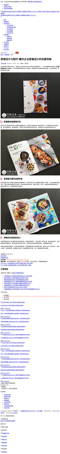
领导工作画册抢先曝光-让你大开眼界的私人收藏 (16, 265)
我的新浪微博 (11, 421)
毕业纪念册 (10, 25)
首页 (5, 20)
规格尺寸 (6, 398)
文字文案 (6, 42)
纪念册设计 (7, 23)
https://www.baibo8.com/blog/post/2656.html (18, 259)
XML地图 (39, 411)
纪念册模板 (10, 31)
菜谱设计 (14, 273)
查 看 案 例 (4, 256)
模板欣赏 (9, 40)
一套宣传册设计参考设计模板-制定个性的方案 (17, 263)
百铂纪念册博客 (8, 8)
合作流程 (6, 407)
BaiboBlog (15, 412)
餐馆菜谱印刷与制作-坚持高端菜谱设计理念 (16, 279)
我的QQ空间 (4, 421)
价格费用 (6, 44)
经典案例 (6, 21)
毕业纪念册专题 (8, 406)
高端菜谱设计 (20, 273)
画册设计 (9, 36)
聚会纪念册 (7, 396)
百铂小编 (3, 63)
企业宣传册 (7, 402)
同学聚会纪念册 (11, 27)
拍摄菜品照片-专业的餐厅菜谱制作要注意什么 (17, 285)
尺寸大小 (6, 47)
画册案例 (6, 400)
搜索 (17, 52)
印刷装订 (6, 46)
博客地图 (30, 1)
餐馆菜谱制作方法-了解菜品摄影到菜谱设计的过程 (18, 281)
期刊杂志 (6, 404)
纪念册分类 (10, 33)
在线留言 (6, 4)
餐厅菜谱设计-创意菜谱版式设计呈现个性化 (16, 278)
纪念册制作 (10, 29)
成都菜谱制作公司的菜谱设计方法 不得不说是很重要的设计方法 (22, 289)
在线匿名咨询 (4, 257)
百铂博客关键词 (37, 1)
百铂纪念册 (7, 394)
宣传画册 (6, 34)
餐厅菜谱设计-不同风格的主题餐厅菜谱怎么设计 (17, 283)
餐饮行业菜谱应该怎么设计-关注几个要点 (15, 287)
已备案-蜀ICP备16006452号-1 (28, 411)
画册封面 (9, 38)
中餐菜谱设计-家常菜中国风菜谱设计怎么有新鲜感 (18, 276)
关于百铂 (6, 49)
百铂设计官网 (7, 6)
